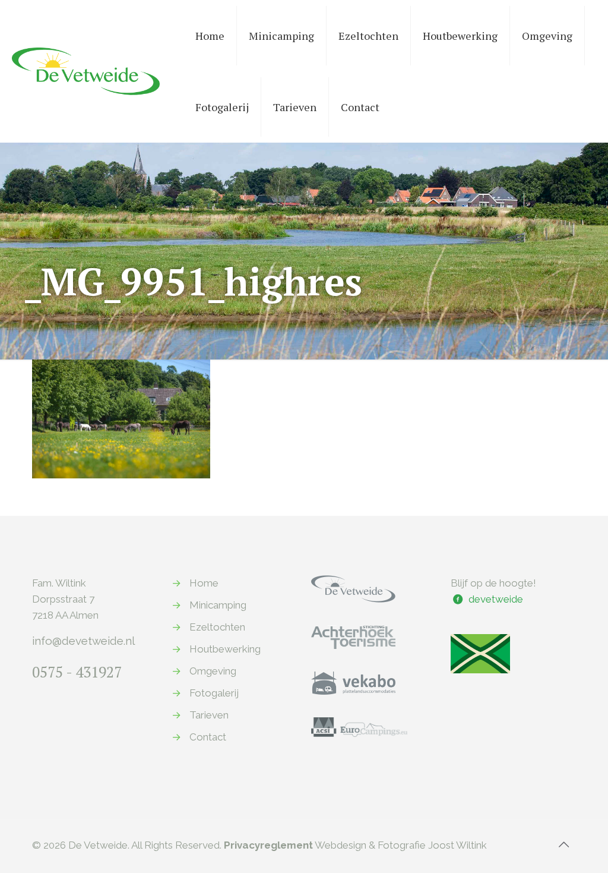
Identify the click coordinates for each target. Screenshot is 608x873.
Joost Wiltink (457, 845)
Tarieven (209, 715)
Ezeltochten (217, 627)
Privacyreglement (268, 845)
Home (203, 583)
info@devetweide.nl (83, 640)
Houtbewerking (225, 649)
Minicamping (217, 605)
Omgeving (212, 671)
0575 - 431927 (77, 672)
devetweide (495, 599)
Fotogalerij (214, 693)
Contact (207, 737)
